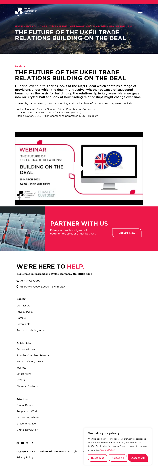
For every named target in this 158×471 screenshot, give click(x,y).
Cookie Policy (107, 450)
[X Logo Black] (27, 443)
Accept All (138, 458)
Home (19, 26)
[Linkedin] (32, 443)
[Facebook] (18, 443)
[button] (140, 12)
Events (31, 26)
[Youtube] (22, 443)
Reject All (118, 458)
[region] (118, 446)
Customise (97, 458)
